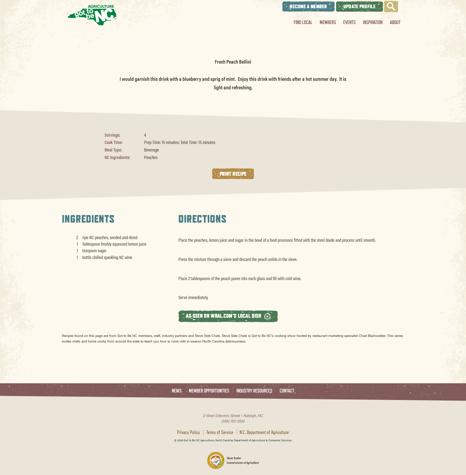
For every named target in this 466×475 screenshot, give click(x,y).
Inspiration (373, 22)
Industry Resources (254, 390)
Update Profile (359, 6)
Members (328, 22)
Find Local (303, 22)
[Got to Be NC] (92, 15)
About (395, 22)
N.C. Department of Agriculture (264, 432)
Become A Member (308, 6)
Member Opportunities (209, 390)
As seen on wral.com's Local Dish (224, 315)
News (177, 390)
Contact (287, 390)
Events (349, 22)
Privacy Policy (188, 432)
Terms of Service (219, 432)
